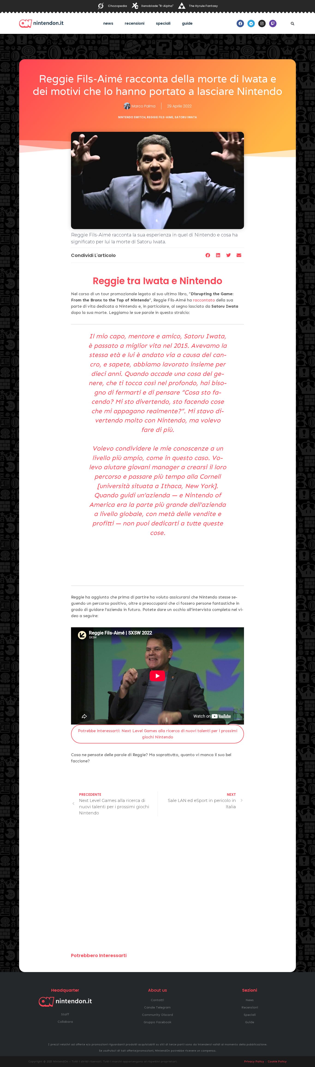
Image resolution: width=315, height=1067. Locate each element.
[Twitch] (272, 23)
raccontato (204, 300)
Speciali (163, 23)
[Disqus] (157, 886)
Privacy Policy (254, 1061)
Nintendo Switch (132, 117)
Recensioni (134, 23)
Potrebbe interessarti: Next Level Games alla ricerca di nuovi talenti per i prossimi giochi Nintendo (157, 734)
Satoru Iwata (186, 117)
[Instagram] (262, 23)
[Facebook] (240, 23)
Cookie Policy (277, 1061)
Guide (187, 23)
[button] (292, 23)
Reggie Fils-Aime (160, 117)
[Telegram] (251, 23)
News (108, 23)
